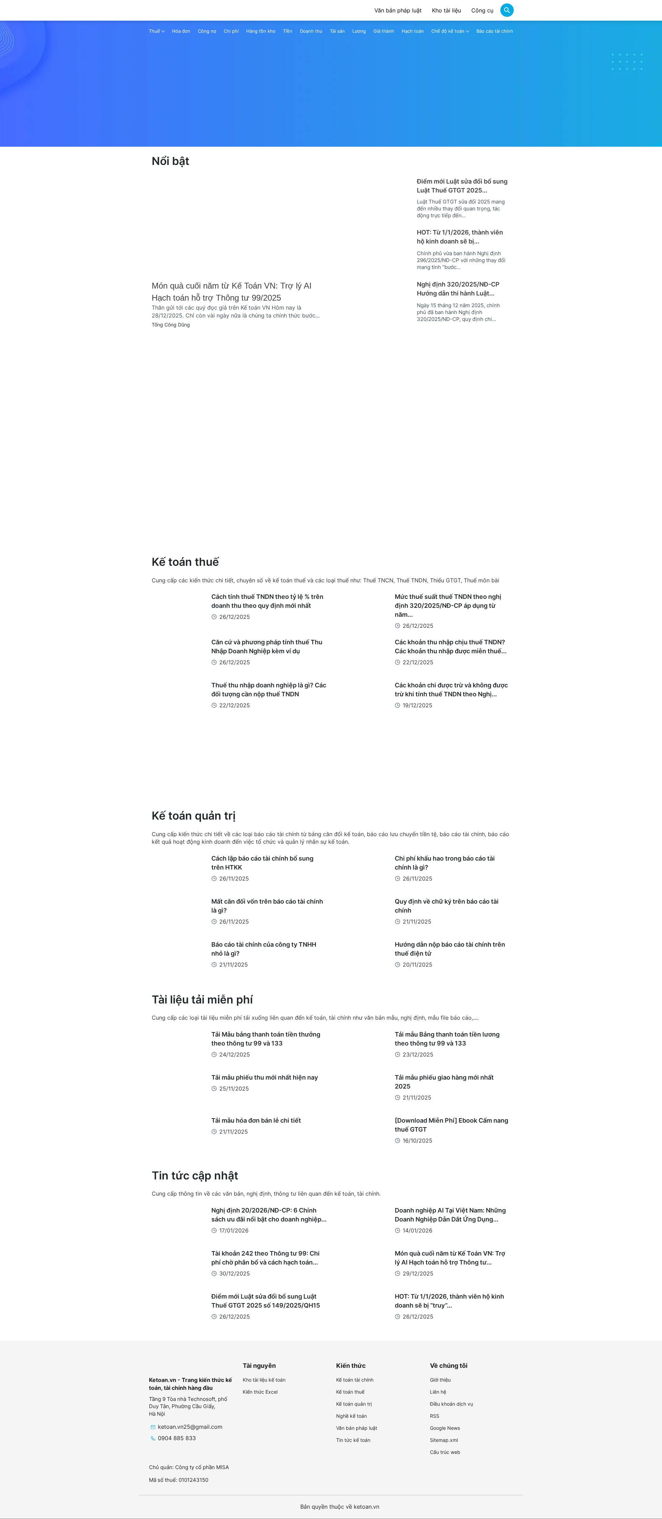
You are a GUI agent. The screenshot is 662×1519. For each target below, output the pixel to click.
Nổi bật (170, 161)
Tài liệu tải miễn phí (202, 999)
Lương (359, 31)
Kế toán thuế (185, 562)
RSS (434, 1416)
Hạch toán (413, 31)
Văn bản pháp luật (398, 10)
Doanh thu (311, 31)
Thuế (154, 31)
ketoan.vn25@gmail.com (190, 1426)
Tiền (287, 31)
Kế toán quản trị (193, 815)
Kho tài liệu (446, 10)
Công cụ (482, 10)
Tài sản (337, 31)
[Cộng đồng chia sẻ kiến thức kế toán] (172, 10)
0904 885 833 (177, 1438)
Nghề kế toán (351, 1416)
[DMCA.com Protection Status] (508, 1506)
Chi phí (231, 31)
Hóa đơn (181, 31)
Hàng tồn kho (260, 31)
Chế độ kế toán (447, 31)
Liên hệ (438, 1392)
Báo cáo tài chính (495, 31)
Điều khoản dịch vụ (451, 1404)
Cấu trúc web (445, 1452)
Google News (445, 1428)
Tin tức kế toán (353, 1440)
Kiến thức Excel (260, 1392)
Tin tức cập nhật (195, 1175)
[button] (507, 11)
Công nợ (207, 31)
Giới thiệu (440, 1380)
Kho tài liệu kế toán (264, 1380)
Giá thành (383, 31)
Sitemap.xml (444, 1440)
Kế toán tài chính (354, 1380)
